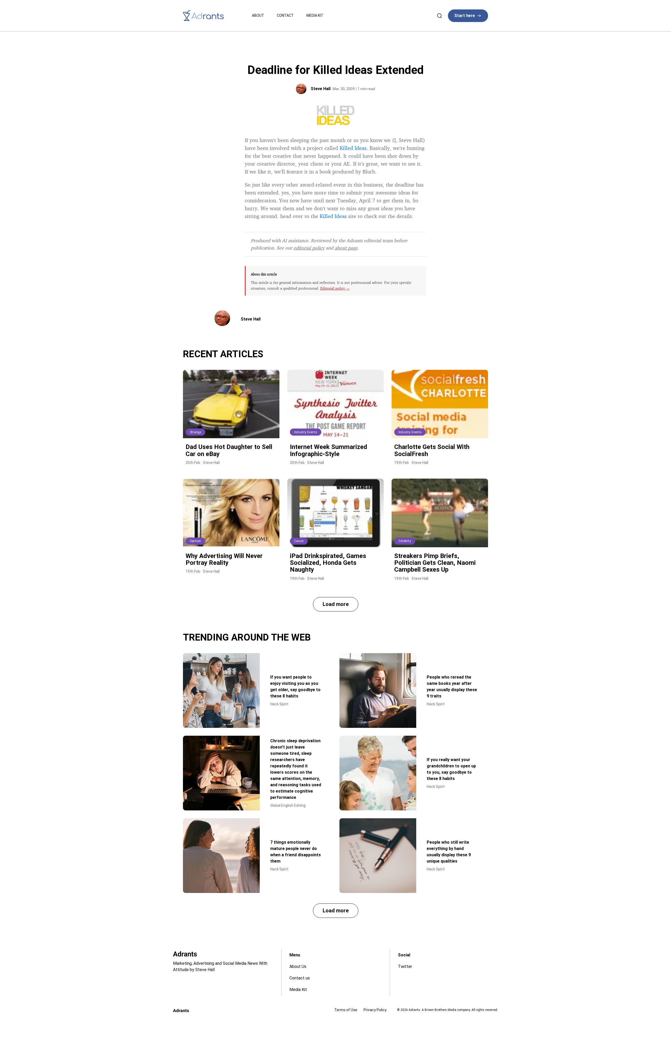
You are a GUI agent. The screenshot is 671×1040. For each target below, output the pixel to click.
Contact (285, 15)
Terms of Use (345, 1010)
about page (346, 248)
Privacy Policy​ (375, 1010)
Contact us (299, 978)
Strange (195, 432)
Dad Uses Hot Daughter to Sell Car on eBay (229, 450)
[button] (335, 604)
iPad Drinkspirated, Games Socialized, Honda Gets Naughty (328, 562)
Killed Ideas (353, 148)
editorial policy (309, 248)
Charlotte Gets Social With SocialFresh (431, 450)
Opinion (195, 541)
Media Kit (314, 15)
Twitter (405, 966)
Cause (299, 541)
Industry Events (305, 432)
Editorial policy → (335, 288)
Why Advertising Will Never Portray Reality (224, 559)
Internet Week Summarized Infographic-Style (328, 450)
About (258, 15)
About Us (297, 966)
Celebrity (404, 541)
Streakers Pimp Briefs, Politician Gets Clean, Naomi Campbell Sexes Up (435, 562)
